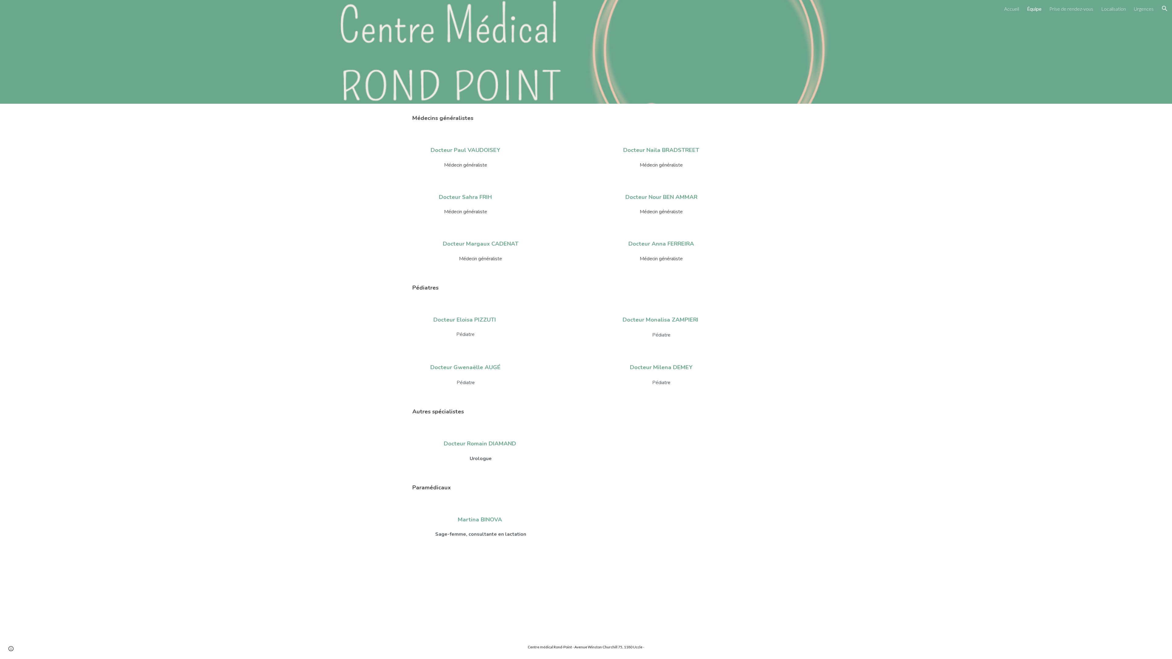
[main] (586, 118)
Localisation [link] (1113, 9)
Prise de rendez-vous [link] (1071, 9)
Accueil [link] (1011, 9)
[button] (1164, 8)
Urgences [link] (1144, 9)
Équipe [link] (1034, 9)
